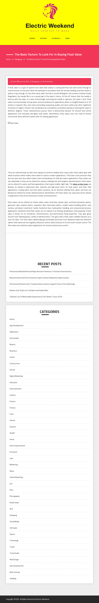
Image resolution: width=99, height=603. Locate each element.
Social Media (14, 521)
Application (14, 331)
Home (12, 439)
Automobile (14, 338)
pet (11, 483)
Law (11, 458)
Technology (56, 38)
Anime (12, 319)
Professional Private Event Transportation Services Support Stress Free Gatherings (42, 284)
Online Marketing (16, 477)
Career (12, 357)
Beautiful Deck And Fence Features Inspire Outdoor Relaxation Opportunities (39, 277)
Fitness (13, 407)
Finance (12, 401)
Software (13, 528)
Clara (14, 81)
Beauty (12, 344)
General (32, 38)
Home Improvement (17, 445)
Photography (15, 496)
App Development (17, 325)
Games (67, 38)
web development (17, 565)
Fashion (13, 395)
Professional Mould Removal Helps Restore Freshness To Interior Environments (40, 271)
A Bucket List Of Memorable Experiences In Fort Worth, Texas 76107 (36, 296)
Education (13, 382)
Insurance (13, 452)
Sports (12, 534)
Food (11, 414)
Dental (12, 369)
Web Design (14, 559)
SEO (11, 508)
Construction (15, 363)
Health (12, 433)
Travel (12, 546)
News (12, 471)
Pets (11, 490)
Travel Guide (14, 553)
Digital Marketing (16, 376)
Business (13, 350)
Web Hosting (15, 572)
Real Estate (14, 502)
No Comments (48, 81)
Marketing (14, 464)
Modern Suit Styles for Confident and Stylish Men (29, 290)
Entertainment (15, 388)
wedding (13, 578)
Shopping (43, 38)
